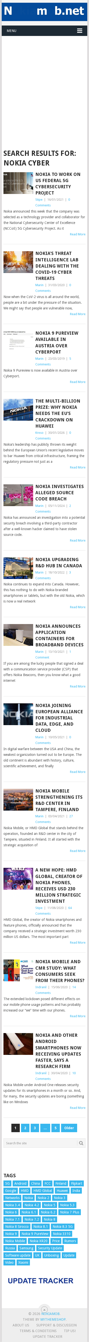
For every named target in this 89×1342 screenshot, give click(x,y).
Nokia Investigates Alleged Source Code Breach (59, 492)
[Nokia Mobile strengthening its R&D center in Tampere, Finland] (18, 800)
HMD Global (42, 1191)
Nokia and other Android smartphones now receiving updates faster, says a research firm (58, 1051)
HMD (25, 1191)
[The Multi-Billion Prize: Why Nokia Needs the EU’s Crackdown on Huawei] (18, 410)
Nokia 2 (43, 1198)
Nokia (28, 1198)
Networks (12, 1198)
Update (69, 1255)
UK (37, 1255)
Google (10, 1191)
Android (20, 1183)
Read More (78, 234)
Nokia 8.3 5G (63, 1227)
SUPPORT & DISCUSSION (56, 1325)
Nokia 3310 (61, 1234)
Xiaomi (23, 1262)
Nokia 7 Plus (69, 1212)
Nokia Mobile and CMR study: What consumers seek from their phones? (59, 971)
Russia (10, 1248)
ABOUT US (21, 1325)
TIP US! (70, 1331)
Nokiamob (50, 1314)
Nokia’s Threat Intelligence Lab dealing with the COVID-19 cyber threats (57, 266)
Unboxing (51, 1255)
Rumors (70, 1241)
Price (56, 1241)
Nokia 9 (11, 1234)
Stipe (39, 199)
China (35, 1183)
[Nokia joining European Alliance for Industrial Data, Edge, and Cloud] (18, 714)
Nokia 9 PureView (35, 1234)
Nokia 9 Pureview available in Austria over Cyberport (56, 342)
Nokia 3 (60, 1198)
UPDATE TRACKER (47, 1337)
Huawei (62, 1191)
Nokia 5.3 (67, 1205)
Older (69, 1128)
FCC (47, 1183)
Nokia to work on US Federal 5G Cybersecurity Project (58, 184)
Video (9, 1262)
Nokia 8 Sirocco (17, 1227)
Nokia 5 (49, 1205)
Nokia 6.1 (29, 1212)
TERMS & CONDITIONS (38, 1331)
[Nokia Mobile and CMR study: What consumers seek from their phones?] (18, 970)
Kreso (39, 433)
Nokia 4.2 (31, 1205)
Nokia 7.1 (12, 1219)
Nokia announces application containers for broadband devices (59, 636)
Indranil (40, 987)
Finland (60, 1183)
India (76, 1191)
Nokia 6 (11, 1212)
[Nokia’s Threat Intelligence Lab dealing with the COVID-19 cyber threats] (18, 262)
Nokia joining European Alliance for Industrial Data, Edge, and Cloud (59, 718)
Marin (39, 285)
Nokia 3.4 (12, 1205)
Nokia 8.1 (40, 1227)
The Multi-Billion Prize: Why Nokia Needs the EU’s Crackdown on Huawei (57, 413)
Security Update (50, 1248)
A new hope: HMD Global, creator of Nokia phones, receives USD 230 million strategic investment (58, 885)
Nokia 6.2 (48, 1212)
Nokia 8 (49, 1219)
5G (7, 1183)
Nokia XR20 (38, 1241)
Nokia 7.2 (31, 1219)
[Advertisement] (44, 80)
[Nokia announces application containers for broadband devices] (18, 635)
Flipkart (76, 1183)
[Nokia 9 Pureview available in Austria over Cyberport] (18, 342)
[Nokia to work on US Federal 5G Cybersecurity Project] (18, 183)
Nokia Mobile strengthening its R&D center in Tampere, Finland (59, 800)
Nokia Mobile (15, 1241)
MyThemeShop (53, 1319)
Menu (11, 31)
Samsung (26, 1248)
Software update (17, 1255)
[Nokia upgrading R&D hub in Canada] (18, 568)
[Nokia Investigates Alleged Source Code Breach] (18, 495)
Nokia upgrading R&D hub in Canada (58, 562)
